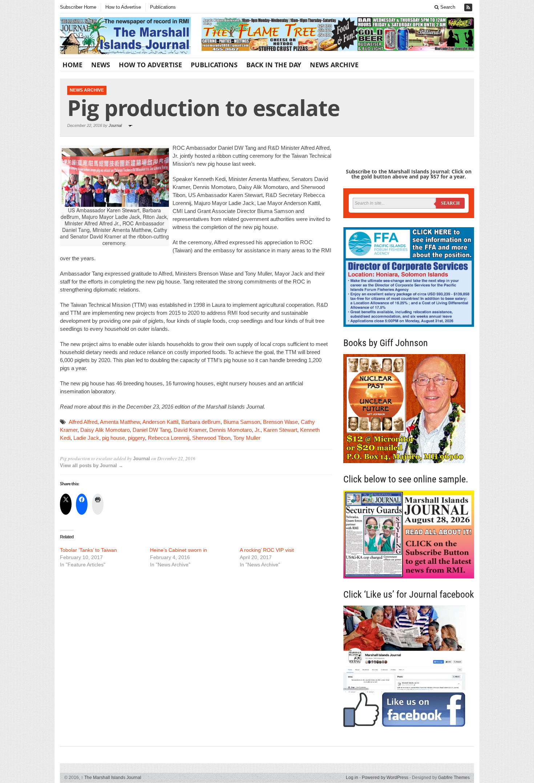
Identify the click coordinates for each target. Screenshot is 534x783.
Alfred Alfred (83, 422)
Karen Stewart (280, 430)
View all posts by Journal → (91, 465)
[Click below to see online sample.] (408, 534)
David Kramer (190, 430)
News (100, 64)
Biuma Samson (241, 422)
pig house (113, 438)
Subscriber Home (78, 7)
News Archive (334, 64)
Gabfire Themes (454, 777)
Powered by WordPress (385, 777)
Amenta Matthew (120, 422)
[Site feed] (469, 7)
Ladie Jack (86, 438)
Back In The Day (273, 64)
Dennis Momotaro (230, 430)
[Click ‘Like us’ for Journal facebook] (408, 666)
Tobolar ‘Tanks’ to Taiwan (88, 550)
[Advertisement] (196, 629)
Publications (163, 7)
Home (72, 64)
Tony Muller (246, 438)
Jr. (257, 430)
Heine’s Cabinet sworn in (178, 550)
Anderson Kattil (160, 422)
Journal (115, 125)
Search (447, 7)
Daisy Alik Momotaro (105, 430)
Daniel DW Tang (152, 430)
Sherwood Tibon (211, 438)
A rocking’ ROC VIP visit (267, 550)
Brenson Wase (280, 422)
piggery (136, 438)
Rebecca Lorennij (168, 438)
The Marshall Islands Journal (111, 777)
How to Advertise (123, 7)
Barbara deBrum (201, 422)
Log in (352, 777)
